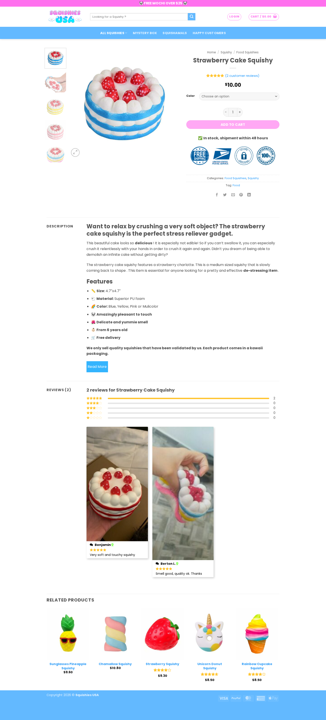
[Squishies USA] (65, 16)
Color (190, 95)
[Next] (172, 103)
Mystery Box (145, 33)
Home (211, 52)
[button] (234, 16)
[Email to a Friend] (233, 195)
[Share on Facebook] (217, 195)
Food (236, 185)
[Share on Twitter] (225, 195)
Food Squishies (247, 52)
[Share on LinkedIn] (249, 195)
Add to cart (233, 124)
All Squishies (112, 33)
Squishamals (175, 33)
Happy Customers (209, 33)
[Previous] (77, 103)
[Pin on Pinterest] (241, 195)
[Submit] (191, 17)
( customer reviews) (242, 76)
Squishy (226, 52)
